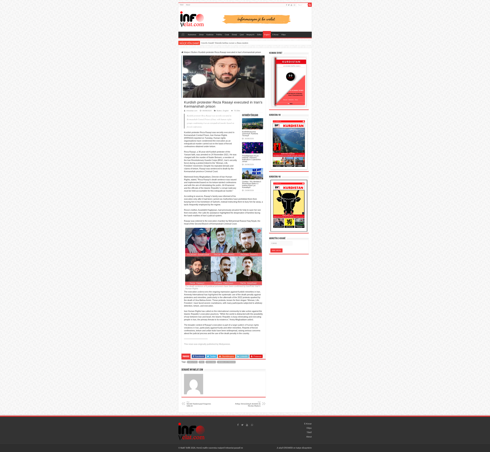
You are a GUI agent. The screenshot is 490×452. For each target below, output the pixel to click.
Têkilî (181, 5)
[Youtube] (291, 5)
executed (228, 132)
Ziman (201, 35)
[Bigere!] (310, 5)
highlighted (213, 295)
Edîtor (259, 35)
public (218, 185)
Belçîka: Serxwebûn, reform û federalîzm (217, 43)
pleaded (235, 210)
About (188, 5)
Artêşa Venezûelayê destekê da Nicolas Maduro (248, 404)
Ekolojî (234, 35)
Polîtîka (219, 35)
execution (192, 362)
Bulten (194, 52)
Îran (202, 362)
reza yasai (211, 362)
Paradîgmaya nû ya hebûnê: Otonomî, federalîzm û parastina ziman (251, 158)
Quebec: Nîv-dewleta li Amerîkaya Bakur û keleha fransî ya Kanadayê (251, 184)
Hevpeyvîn (250, 35)
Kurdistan (209, 35)
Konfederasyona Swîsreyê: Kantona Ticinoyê (250, 134)
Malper (186, 52)
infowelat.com (191, 111)
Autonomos (192, 35)
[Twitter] (289, 5)
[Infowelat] (245, 19)
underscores (203, 292)
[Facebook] (286, 5)
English (267, 35)
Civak (227, 35)
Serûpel (183, 34)
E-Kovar (275, 35)
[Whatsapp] (294, 5)
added (250, 320)
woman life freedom (226, 362)
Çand (242, 35)
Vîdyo (283, 35)
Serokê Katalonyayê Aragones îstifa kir (199, 404)
